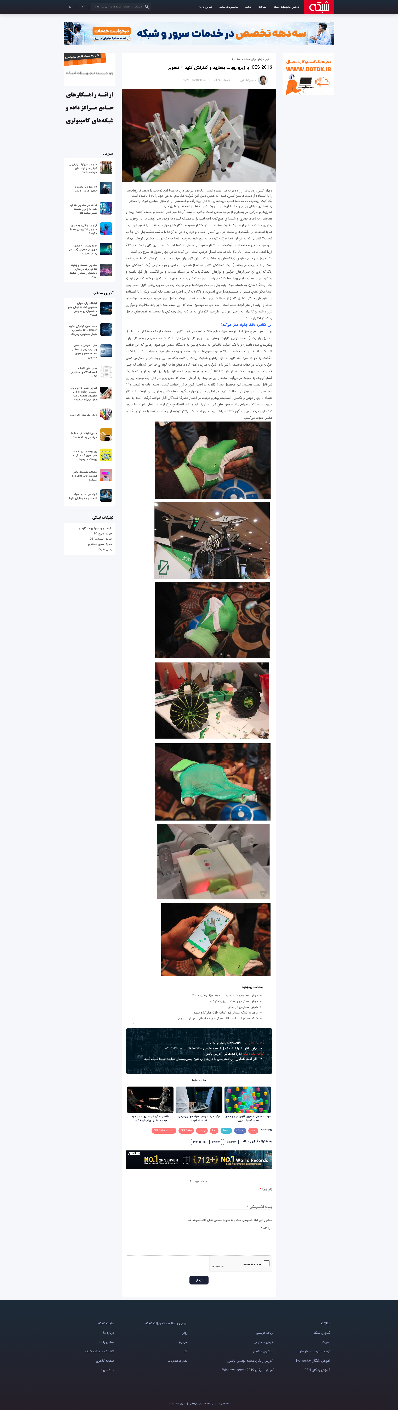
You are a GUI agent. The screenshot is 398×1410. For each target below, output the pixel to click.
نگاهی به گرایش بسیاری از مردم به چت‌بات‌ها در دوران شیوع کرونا (150, 1118)
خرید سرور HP (102, 533)
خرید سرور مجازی (100, 543)
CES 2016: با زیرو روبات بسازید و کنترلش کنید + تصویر (220, 67)
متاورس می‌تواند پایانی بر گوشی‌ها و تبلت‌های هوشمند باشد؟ (83, 168)
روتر (185, 1332)
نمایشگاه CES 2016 (164, 1131)
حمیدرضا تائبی (248, 80)
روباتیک (240, 1131)
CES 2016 (186, 1131)
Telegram (230, 1142)
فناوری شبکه (321, 1332)
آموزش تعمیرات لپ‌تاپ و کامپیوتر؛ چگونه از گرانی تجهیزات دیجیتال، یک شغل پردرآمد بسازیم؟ (83, 394)
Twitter (216, 1142)
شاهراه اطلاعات (222, 80)
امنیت (326, 1342)
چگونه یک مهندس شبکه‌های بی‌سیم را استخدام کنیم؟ (199, 1118)
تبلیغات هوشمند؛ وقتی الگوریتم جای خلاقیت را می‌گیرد (84, 476)
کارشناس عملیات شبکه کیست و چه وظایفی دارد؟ (83, 496)
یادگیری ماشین (263, 1351)
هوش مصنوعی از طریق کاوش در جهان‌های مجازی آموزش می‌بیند (248, 1118)
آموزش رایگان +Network (313, 1360)
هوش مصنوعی (264, 1342)
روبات (253, 1131)
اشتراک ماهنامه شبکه (99, 1351)
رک (186, 1351)
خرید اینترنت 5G (101, 538)
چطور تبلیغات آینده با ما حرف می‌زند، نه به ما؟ (84, 435)
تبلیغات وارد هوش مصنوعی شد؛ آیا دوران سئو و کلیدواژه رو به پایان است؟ (82, 309)
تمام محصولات (178, 1360)
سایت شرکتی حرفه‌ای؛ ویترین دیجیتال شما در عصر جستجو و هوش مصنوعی (84, 351)
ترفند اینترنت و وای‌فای (314, 1351)
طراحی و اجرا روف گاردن (95, 528)
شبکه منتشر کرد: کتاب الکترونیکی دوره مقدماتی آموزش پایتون (218, 1018)
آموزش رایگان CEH (317, 1370)
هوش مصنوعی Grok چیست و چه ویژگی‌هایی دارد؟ (225, 995)
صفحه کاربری (105, 1360)
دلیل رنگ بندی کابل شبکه (83, 415)
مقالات (262, 7)
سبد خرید (107, 1370)
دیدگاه (266, 1228)
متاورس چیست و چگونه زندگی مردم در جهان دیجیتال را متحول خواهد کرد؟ (83, 271)
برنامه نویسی (265, 1332)
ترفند (248, 7)
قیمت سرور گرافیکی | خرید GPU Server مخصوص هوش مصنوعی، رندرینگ (82, 330)
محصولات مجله (228, 7)
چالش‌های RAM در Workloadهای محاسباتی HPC (83, 372)
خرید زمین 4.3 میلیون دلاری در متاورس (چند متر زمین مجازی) (83, 250)
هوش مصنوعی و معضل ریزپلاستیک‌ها (233, 1001)
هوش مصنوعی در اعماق (243, 1007)
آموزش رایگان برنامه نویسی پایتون (250, 1360)
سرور (177, 1404)
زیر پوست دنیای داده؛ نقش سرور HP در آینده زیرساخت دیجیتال (85, 455)
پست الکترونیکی (259, 1206)
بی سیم (202, 1131)
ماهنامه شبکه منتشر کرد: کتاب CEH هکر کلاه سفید (225, 1012)
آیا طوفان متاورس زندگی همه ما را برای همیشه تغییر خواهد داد (83, 209)
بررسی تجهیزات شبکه (286, 7)
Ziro (214, 1131)
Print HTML (199, 1142)
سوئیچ (183, 1342)
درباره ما (108, 1332)
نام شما (266, 1189)
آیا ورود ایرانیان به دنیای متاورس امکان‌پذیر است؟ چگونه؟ (83, 229)
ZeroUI (226, 1131)
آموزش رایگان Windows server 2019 (248, 1370)
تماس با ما (205, 7)
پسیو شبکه (105, 549)
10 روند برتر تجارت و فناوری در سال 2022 (86, 189)
